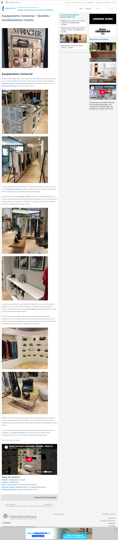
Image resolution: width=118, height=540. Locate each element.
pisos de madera (30, 309)
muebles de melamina (13, 189)
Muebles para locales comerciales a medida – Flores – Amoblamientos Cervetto (73, 30)
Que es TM (68, 2)
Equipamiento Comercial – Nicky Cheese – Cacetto (72, 47)
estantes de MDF (24, 196)
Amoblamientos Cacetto (9, 86)
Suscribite (98, 2)
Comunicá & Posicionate (45, 497)
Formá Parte (106, 2)
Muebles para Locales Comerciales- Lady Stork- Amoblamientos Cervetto (73, 23)
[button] (2, 2)
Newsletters (91, 2)
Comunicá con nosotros (79, 2)
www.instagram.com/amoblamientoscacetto (21, 484)
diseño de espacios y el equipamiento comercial (17, 83)
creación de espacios (18, 433)
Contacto (114, 2)
